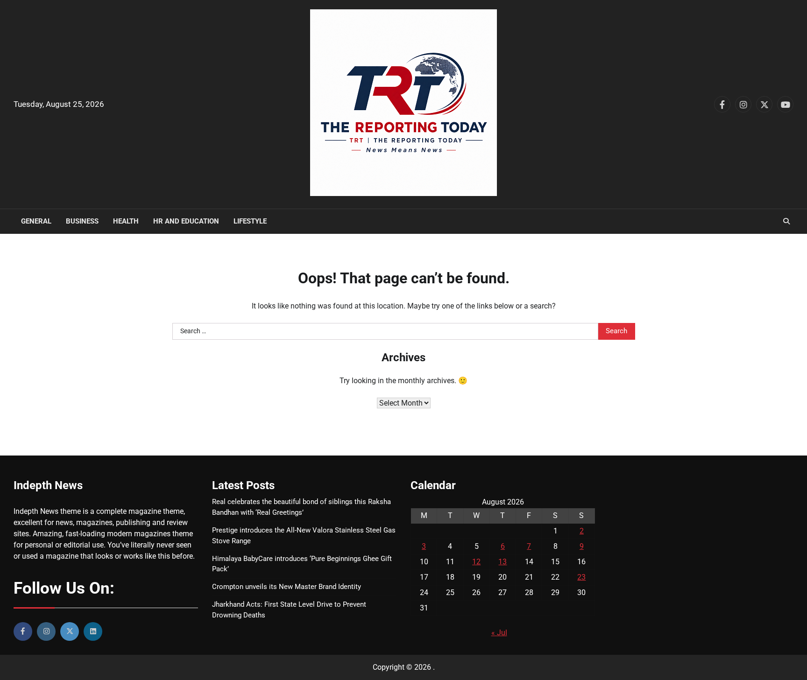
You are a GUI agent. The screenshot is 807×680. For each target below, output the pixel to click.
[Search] (786, 221)
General (36, 221)
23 (581, 577)
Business (82, 221)
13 (502, 561)
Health (126, 221)
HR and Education (186, 221)
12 (476, 561)
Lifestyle (250, 221)
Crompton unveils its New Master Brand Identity (286, 586)
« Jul (499, 632)
